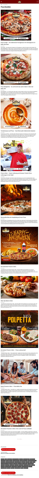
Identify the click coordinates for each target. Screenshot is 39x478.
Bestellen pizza (32, 459)
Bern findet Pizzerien (15, 459)
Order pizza (27, 462)
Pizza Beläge (15, 463)
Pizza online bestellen (25, 466)
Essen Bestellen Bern (16, 460)
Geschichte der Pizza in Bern (32, 460)
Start (1, 4)
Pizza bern (19, 463)
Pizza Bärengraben (30, 463)
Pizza (34, 462)
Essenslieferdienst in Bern (23, 460)
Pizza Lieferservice (8, 466)
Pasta (31, 462)
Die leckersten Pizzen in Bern (8, 266)
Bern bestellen (9, 459)
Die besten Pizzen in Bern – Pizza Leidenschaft (13, 350)
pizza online (19, 466)
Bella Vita (2, 459)
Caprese (11, 460)
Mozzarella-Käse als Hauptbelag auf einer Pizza (13, 217)
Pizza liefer (2, 466)
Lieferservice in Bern (17, 462)
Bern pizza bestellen (26, 459)
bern (5, 459)
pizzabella (11, 463)
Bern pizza (21, 459)
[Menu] (2, 2)
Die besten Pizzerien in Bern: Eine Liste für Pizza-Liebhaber (16, 428)
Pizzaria (30, 466)
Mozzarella (23, 462)
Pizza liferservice (14, 466)
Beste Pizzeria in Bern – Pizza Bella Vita (11, 386)
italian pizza (3, 462)
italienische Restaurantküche (10, 462)
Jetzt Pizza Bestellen (4, 452)
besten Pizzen (3, 460)
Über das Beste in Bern (7, 301)
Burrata (7, 460)
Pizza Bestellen (25, 463)
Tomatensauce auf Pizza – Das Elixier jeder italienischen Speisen (18, 131)
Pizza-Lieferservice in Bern (4, 463)
